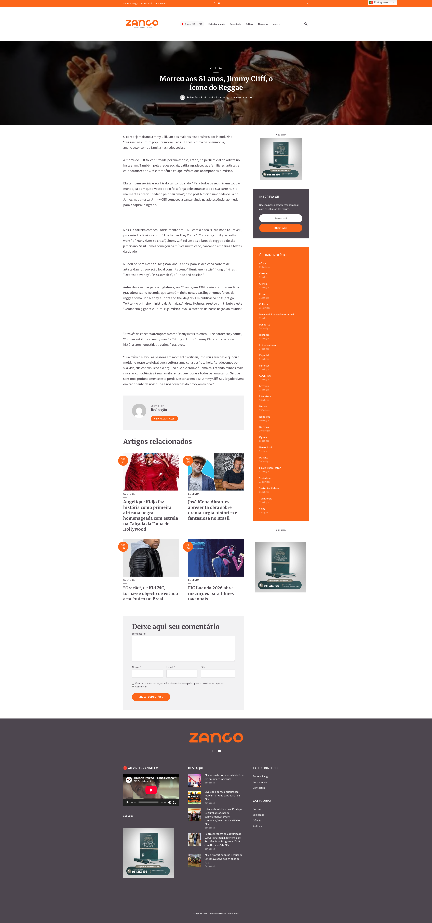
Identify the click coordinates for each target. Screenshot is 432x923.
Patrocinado (147, 3)
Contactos (161, 3)
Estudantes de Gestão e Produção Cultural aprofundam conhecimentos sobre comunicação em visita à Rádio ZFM (224, 816)
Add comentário (242, 97)
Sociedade (235, 23)
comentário (139, 633)
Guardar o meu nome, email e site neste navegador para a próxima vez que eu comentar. (179, 684)
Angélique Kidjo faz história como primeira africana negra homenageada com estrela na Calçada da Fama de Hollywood (150, 515)
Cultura (249, 23)
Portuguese (380, 2)
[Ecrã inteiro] (175, 802)
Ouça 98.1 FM (193, 23)
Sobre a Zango (130, 3)
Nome (136, 667)
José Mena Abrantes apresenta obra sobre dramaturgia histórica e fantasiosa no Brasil (212, 510)
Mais (275, 23)
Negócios (263, 23)
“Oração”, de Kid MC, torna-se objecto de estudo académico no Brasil (150, 593)
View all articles (164, 418)
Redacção (192, 97)
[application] (151, 790)
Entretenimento (216, 23)
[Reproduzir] (127, 802)
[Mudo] (169, 802)
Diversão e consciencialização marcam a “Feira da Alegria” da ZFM (222, 795)
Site (203, 667)
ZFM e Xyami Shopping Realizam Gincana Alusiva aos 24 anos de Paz (223, 858)
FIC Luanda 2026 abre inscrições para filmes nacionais (211, 593)
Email (170, 667)
